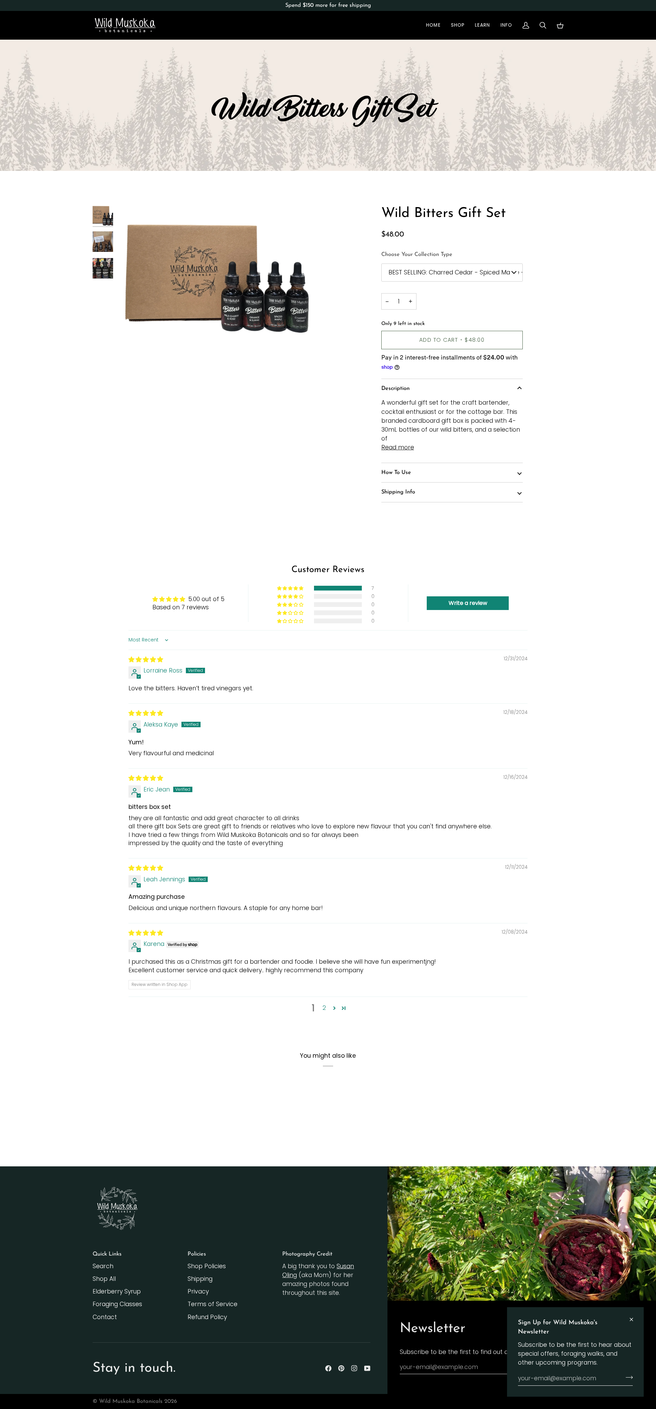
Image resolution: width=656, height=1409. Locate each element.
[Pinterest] (341, 1368)
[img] (145, 659)
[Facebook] (328, 1368)
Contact (105, 1317)
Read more (397, 447)
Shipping (200, 1279)
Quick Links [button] (107, 1254)
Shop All (104, 1279)
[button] (458, 25)
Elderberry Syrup (117, 1291)
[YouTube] (367, 1368)
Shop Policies (207, 1266)
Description (395, 388)
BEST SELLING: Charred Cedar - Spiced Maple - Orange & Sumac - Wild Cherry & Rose (455, 272)
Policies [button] (197, 1254)
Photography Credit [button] (307, 1254)
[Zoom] (222, 275)
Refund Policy (207, 1317)
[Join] (627, 1377)
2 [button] (324, 1008)
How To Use (396, 472)
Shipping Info (398, 492)
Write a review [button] (468, 603)
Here (430, 5)
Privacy (198, 1291)
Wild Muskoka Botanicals (131, 1401)
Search (103, 1266)
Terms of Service (212, 1304)
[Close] (634, 1319)
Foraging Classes (117, 1304)
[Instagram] (354, 1368)
